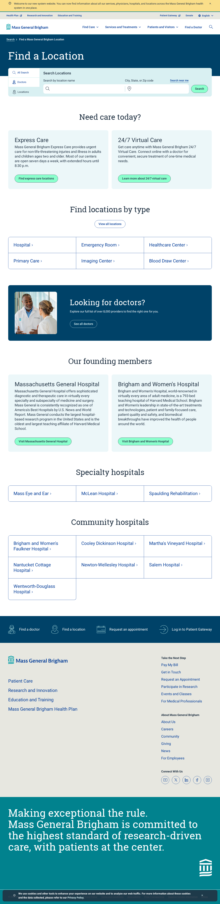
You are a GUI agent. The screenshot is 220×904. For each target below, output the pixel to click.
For (172, 758)
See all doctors (83, 324)
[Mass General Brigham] (27, 27)
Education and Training (70, 15)
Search (10, 39)
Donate (189, 15)
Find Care (88, 27)
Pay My (169, 665)
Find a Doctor (193, 27)
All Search (23, 72)
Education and (31, 699)
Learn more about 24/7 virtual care (144, 178)
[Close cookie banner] (202, 895)
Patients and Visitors (161, 27)
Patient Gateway (168, 15)
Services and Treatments (121, 27)
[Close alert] (210, 4)
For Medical (181, 701)
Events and (176, 694)
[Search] (211, 26)
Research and (32, 690)
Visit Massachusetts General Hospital (43, 441)
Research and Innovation (40, 15)
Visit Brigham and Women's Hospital (145, 441)
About (168, 722)
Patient (20, 681)
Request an (180, 679)
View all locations (110, 224)
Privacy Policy (75, 897)
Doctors (21, 82)
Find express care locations (36, 178)
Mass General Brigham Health (42, 709)
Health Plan (12, 15)
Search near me (179, 80)
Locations (23, 91)
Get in (171, 672)
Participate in (179, 687)
